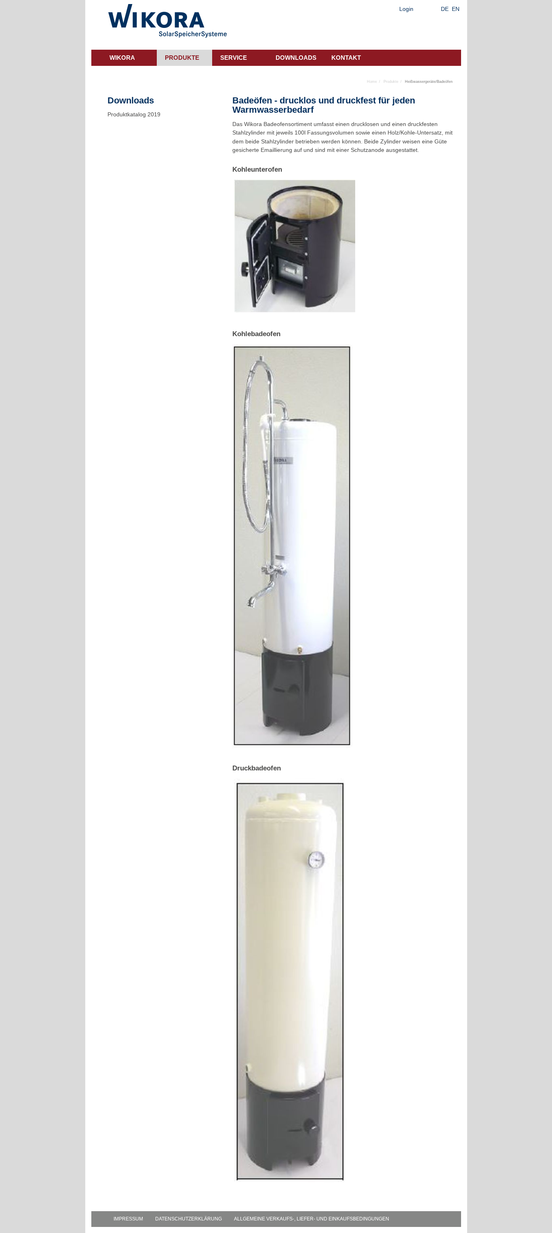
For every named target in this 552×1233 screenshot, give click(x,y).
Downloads (296, 57)
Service (233, 57)
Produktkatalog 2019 (133, 114)
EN (455, 9)
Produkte (182, 57)
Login (406, 9)
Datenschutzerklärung (188, 1219)
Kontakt (346, 57)
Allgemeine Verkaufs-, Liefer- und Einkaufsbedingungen (311, 1219)
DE (445, 9)
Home (372, 82)
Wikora (122, 57)
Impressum (128, 1219)
